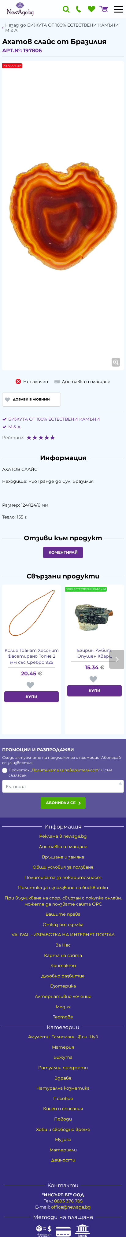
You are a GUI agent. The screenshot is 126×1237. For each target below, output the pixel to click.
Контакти (63, 965)
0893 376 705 (68, 1201)
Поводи (63, 1119)
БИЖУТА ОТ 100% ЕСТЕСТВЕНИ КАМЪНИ (54, 419)
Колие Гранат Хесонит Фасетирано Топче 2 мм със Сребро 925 (32, 656)
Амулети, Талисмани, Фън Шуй (63, 1036)
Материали (63, 1150)
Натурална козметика (63, 1088)
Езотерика (63, 986)
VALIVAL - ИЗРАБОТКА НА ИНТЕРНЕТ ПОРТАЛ (63, 934)
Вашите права (63, 914)
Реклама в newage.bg (63, 836)
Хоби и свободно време (63, 1129)
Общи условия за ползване (63, 867)
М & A (14, 427)
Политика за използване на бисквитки (63, 887)
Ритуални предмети (63, 1067)
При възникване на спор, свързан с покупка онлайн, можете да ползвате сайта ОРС (63, 901)
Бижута (63, 1057)
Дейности (63, 1160)
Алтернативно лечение (63, 996)
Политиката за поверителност (65, 770)
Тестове (63, 1017)
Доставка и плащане (63, 846)
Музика (63, 1139)
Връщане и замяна (63, 857)
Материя (63, 1047)
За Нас (63, 945)
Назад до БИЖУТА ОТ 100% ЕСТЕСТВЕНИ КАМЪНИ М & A (62, 28)
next (116, 659)
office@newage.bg (71, 1207)
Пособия (63, 1098)
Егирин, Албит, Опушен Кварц (94, 653)
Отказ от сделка (63, 924)
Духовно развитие (63, 976)
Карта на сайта (63, 955)
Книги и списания (63, 1108)
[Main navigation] (118, 9)
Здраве (63, 1078)
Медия (63, 1007)
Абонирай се (61, 802)
